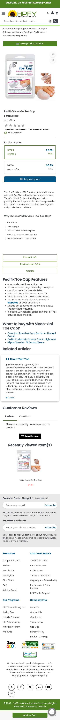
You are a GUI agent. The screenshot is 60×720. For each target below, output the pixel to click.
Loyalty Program (11, 617)
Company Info (38, 600)
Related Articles (17, 349)
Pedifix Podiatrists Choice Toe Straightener (31, 339)
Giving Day (8, 612)
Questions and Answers (16, 129)
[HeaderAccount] (52, 12)
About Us (34, 607)
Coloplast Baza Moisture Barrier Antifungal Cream (31, 335)
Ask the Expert (10, 590)
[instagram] (30, 687)
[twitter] (11, 687)
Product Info (30, 257)
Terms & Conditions (40, 575)
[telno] (48, 13)
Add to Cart (30, 715)
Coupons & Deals (12, 560)
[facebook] (20, 687)
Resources (9, 553)
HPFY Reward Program (14, 607)
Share (11, 397)
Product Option (13, 142)
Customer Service (40, 553)
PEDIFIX (11, 116)
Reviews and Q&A (30, 264)
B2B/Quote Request (40, 593)
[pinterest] (11, 693)
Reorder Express (38, 565)
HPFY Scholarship (11, 622)
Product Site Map (39, 636)
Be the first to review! (39, 129)
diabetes (12, 302)
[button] (30, 43)
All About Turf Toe (17, 359)
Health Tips (8, 570)
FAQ (5, 585)
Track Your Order (39, 560)
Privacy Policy (37, 631)
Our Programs (11, 600)
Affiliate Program (11, 626)
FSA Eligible (8, 575)
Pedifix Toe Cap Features (25, 279)
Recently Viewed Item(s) (30, 445)
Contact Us (36, 612)
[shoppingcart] (56, 13)
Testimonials (36, 622)
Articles (30, 271)
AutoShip (7, 631)
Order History (37, 570)
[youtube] (48, 687)
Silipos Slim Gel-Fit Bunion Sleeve (26, 342)
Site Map (34, 626)
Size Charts (8, 580)
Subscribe (50, 505)
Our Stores (35, 617)
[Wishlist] (53, 54)
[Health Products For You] (22, 13)
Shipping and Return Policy (43, 580)
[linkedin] (39, 687)
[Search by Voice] (50, 21)
